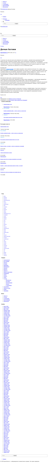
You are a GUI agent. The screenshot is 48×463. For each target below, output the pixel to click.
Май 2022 (6, 366)
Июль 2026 (6, 306)
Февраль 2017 (7, 440)
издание (5, 210)
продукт (5, 229)
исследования (5, 214)
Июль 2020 (6, 392)
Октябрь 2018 (7, 413)
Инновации (6, 265)
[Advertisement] (21, 30)
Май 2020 (6, 394)
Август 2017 (6, 432)
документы (5, 209)
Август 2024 (6, 332)
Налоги (7, 284)
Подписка (5, 19)
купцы (4, 221)
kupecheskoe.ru (4, 52)
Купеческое (5, 197)
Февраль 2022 (7, 370)
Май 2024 (6, 336)
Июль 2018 (6, 417)
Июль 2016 (6, 445)
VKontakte (7, 20)
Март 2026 (6, 309)
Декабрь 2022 (7, 357)
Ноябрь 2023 (6, 342)
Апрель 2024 (6, 337)
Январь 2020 (6, 400)
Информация (3, 156)
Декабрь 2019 (7, 401)
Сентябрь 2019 (7, 405)
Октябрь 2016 (7, 443)
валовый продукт (6, 204)
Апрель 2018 (6, 421)
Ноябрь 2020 (6, 386)
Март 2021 (6, 381)
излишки (5, 212)
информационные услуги (7, 213)
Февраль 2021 (7, 382)
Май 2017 (6, 436)
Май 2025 (6, 321)
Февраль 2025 (7, 325)
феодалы (5, 252)
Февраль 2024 (7, 340)
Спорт (5, 277)
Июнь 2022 (6, 365)
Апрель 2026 (6, 307)
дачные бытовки (9, 69)
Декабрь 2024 (7, 326)
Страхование (5, 4)
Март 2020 (6, 397)
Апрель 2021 (6, 380)
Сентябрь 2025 (7, 315)
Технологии (6, 286)
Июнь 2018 (6, 418)
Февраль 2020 (7, 398)
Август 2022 (6, 362)
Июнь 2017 (6, 435)
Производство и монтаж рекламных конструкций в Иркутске (10, 172)
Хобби (5, 289)
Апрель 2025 (6, 322)
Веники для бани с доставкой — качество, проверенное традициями (12, 146)
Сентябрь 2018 (7, 414)
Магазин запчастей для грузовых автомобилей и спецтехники (10, 159)
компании (5, 217)
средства (5, 241)
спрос (4, 240)
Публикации (6, 273)
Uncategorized (7, 260)
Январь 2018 (6, 425)
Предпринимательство (7, 200)
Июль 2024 (6, 333)
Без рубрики (6, 108)
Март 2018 (6, 423)
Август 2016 (6, 444)
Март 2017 (6, 439)
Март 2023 (6, 353)
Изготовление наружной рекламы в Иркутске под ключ (13, 117)
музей (4, 225)
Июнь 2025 (6, 319)
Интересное (5, 7)
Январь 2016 (6, 452)
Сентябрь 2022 (7, 361)
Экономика (6, 291)
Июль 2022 (6, 364)
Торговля (5, 202)
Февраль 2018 (7, 424)
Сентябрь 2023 (7, 345)
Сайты (5, 274)
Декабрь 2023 (7, 341)
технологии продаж (6, 248)
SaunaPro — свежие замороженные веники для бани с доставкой (11, 165)
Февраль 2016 (7, 451)
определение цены (6, 228)
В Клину (5, 264)
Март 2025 (6, 323)
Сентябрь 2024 (7, 330)
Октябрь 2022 (7, 360)
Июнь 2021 (6, 377)
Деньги (5, 196)
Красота (2, 150)
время (4, 205)
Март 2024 (6, 338)
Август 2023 (6, 346)
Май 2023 (6, 350)
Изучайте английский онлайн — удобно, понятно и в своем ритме (15, 110)
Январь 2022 (6, 372)
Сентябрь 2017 (7, 431)
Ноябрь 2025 (6, 313)
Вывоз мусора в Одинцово (15, 99)
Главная (4, 16)
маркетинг (5, 224)
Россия (5, 201)
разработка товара (6, 232)
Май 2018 (6, 420)
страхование (5, 245)
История (8, 281)
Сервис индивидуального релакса (6, 152)
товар (4, 249)
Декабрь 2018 (7, 410)
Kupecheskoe (7, 107)
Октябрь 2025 (7, 314)
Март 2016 (6, 449)
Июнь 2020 (6, 393)
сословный (5, 237)
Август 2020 (6, 390)
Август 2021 (6, 374)
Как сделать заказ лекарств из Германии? (18, 100)
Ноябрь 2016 (6, 441)
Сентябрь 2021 (7, 373)
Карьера (5, 268)
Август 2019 (6, 406)
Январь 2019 (6, 409)
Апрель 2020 (6, 396)
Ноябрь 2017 (6, 428)
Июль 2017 (6, 433)
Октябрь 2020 (7, 388)
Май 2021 (6, 378)
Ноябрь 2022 (6, 358)
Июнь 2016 (6, 447)
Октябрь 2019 (7, 404)
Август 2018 (6, 416)
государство (5, 206)
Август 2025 (6, 317)
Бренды (2, 169)
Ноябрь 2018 (6, 412)
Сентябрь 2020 (7, 389)
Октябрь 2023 (7, 344)
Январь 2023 (6, 356)
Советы (5, 276)
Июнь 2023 (6, 349)
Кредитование (6, 5)
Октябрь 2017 (7, 429)
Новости (4, 1)
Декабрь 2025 (7, 311)
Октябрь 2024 (7, 329)
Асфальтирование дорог (8, 104)
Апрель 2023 (6, 352)
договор (5, 208)
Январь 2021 (6, 384)
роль (4, 233)
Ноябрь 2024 (6, 328)
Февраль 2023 (7, 354)
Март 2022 (6, 369)
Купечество (5, 198)
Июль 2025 (6, 318)
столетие (5, 244)
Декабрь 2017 (7, 427)
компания (5, 218)
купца (4, 220)
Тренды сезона (7, 288)
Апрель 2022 (6, 368)
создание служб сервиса (7, 236)
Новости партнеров (8, 272)
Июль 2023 (6, 348)
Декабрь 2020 (7, 385)
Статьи (4, 3)
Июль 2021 (6, 376)
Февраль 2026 (7, 310)
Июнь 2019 (6, 408)
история (5, 216)
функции (5, 253)
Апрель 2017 (6, 437)
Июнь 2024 (6, 334)
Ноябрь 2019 (6, 402)
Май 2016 (6, 448)
